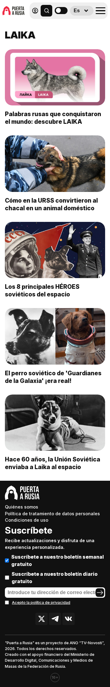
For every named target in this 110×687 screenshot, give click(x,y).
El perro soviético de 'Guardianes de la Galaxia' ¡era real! (53, 376)
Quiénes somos (21, 506)
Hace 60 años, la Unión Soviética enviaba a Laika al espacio (52, 463)
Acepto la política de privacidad (41, 602)
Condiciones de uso (26, 520)
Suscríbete (28, 530)
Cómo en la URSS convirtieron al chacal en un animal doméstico (51, 204)
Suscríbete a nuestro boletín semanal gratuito (57, 560)
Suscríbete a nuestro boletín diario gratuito (54, 577)
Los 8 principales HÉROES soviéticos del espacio (42, 290)
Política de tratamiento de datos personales (52, 513)
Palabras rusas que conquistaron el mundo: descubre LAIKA (53, 117)
